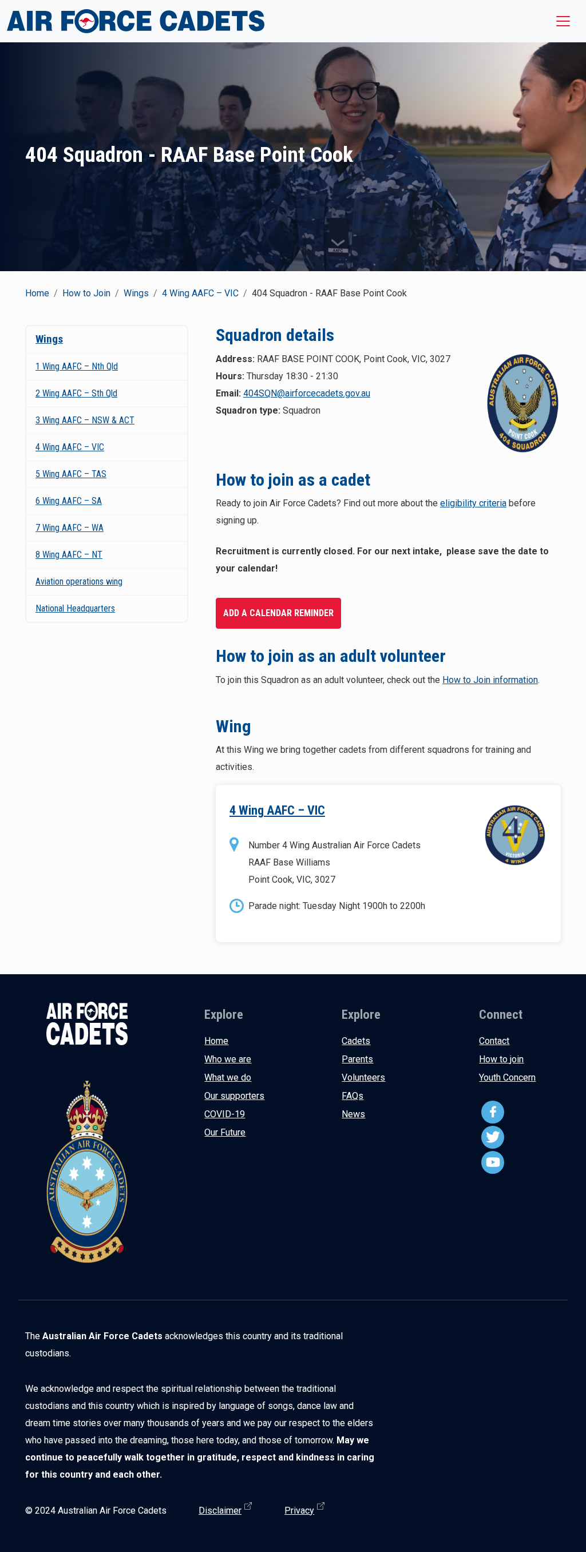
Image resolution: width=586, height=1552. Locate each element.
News (353, 1114)
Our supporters (234, 1095)
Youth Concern (507, 1077)
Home (37, 293)
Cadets (356, 1040)
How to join (501, 1059)
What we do (227, 1077)
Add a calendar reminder (278, 613)
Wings (136, 293)
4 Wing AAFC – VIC (200, 293)
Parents (357, 1059)
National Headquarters (75, 608)
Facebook (492, 1112)
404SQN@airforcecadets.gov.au (306, 393)
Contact (494, 1040)
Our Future (225, 1132)
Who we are (227, 1059)
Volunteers (363, 1077)
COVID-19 (224, 1114)
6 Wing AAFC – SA (68, 500)
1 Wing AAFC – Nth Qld (76, 366)
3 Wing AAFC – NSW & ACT (84, 420)
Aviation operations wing (78, 581)
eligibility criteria (473, 503)
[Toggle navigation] (563, 21)
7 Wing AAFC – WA (69, 527)
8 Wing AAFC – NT (68, 554)
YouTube (492, 1162)
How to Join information (490, 679)
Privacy (299, 1510)
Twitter (492, 1137)
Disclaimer (220, 1510)
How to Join (86, 293)
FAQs (352, 1095)
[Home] (135, 21)
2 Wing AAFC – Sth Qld (76, 393)
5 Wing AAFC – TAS (70, 474)
